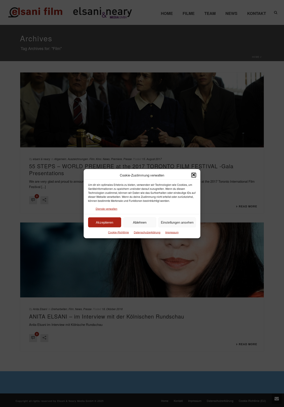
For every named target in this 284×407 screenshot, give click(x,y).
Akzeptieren (104, 222)
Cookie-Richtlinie (118, 232)
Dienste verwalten (106, 208)
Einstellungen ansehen (177, 222)
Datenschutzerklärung (147, 232)
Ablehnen (139, 222)
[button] (193, 175)
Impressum (172, 232)
